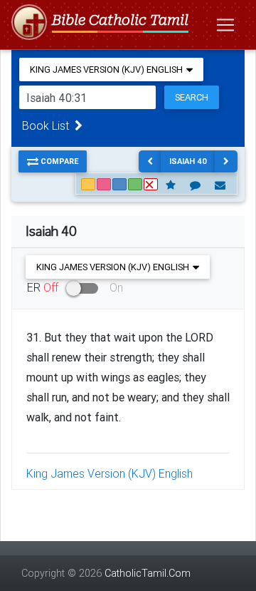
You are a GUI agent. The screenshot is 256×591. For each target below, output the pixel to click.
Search (191, 97)
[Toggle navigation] (225, 24)
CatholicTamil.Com (148, 573)
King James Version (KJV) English (109, 473)
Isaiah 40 (188, 161)
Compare (58, 161)
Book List (48, 125)
